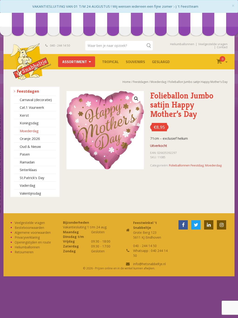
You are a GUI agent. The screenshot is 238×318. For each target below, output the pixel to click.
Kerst (24, 115)
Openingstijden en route (33, 242)
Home (126, 82)
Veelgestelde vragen (213, 44)
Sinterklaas (28, 169)
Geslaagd (161, 61)
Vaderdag (27, 185)
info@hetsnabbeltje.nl (149, 264)
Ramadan (27, 162)
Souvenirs (135, 61)
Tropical (110, 61)
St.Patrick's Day (32, 177)
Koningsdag (29, 123)
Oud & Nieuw (30, 146)
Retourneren (24, 252)
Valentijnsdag (30, 193)
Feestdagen (28, 91)
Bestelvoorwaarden (29, 227)
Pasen (25, 154)
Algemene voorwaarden (33, 232)
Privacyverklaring (27, 237)
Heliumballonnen (182, 44)
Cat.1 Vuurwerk (32, 107)
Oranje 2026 (30, 138)
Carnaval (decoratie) (36, 99)
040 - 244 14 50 (59, 45)
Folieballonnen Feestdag (186, 165)
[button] (136, 99)
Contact (222, 47)
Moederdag (29, 131)
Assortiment (74, 61)
